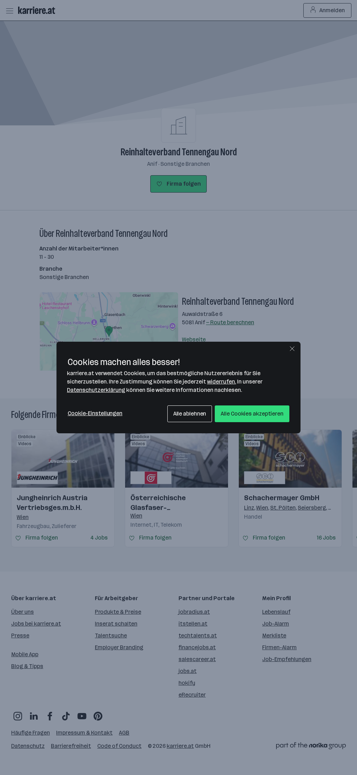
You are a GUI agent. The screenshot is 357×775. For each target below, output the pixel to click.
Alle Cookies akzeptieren (252, 413)
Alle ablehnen (189, 413)
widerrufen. (221, 381)
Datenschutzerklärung (96, 390)
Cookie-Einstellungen (95, 413)
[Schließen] (292, 348)
